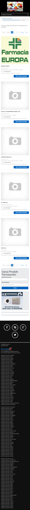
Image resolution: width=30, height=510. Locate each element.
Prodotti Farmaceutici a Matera (7, 482)
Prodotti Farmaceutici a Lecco (6, 428)
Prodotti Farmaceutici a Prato (6, 493)
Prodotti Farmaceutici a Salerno (7, 498)
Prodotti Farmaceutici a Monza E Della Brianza (10, 433)
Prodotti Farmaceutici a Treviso (7, 451)
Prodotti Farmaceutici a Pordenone (8, 390)
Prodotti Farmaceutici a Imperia (7, 425)
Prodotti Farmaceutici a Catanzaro (7, 468)
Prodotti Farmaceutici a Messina (7, 432)
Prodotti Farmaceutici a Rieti (6, 444)
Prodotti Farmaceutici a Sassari (7, 396)
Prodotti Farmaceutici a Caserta (7, 365)
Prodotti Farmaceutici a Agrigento (7, 355)
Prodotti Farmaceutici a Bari (6, 409)
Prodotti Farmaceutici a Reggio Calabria (8, 495)
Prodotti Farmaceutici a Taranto (7, 500)
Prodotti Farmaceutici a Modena (7, 382)
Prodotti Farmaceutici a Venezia (7, 505)
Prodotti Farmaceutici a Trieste (7, 503)
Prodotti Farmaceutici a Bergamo (7, 462)
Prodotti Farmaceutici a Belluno (7, 359)
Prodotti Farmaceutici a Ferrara (7, 472)
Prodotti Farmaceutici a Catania (7, 416)
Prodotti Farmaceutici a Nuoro (7, 486)
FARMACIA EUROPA (5, 66)
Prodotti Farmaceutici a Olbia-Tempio (8, 384)
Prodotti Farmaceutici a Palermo (7, 386)
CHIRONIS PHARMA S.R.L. (6, 157)
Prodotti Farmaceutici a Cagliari (7, 465)
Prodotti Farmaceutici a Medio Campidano (9, 380)
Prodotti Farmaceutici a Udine (7, 401)
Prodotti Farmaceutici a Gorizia (7, 475)
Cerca (15, 288)
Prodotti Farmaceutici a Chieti (6, 366)
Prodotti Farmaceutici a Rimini (7, 496)
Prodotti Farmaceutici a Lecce (6, 376)
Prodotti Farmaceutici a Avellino (7, 358)
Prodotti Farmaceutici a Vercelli (7, 454)
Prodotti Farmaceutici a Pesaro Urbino (8, 439)
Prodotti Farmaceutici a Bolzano (7, 464)
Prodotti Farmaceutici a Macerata (7, 481)
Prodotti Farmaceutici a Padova (7, 488)
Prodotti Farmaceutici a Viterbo (7, 507)
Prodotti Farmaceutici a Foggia (7, 422)
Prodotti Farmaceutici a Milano (7, 483)
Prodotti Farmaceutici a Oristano (7, 436)
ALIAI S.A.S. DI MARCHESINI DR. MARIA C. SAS (10, 111)
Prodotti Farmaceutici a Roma (6, 394)
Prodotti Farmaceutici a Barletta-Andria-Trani (9, 461)
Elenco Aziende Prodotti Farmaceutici (11, 20)
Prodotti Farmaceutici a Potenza (7, 442)
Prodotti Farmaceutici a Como (7, 418)
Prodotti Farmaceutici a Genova (7, 423)
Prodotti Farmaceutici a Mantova (7, 379)
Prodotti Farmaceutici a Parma (7, 437)
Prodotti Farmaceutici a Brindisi (7, 414)
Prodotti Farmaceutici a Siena (6, 499)
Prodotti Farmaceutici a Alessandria (8, 407)
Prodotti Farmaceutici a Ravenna (7, 443)
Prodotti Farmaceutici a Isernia (7, 476)
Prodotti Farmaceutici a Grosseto (7, 373)
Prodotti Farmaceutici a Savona (7, 447)
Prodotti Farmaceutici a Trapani (7, 502)
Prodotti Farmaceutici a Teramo (7, 398)
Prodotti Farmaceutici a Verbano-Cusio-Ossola (10, 403)
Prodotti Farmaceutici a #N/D (6, 383)
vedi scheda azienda (21, 76)
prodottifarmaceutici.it (5, 344)
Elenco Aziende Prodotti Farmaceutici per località (10, 352)
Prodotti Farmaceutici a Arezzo (7, 408)
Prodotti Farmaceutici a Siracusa (7, 397)
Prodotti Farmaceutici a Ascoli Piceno (8, 460)
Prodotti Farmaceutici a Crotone (7, 419)
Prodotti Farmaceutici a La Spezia (7, 426)
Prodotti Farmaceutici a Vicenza (7, 456)
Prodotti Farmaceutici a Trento (7, 400)
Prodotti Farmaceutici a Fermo (7, 421)
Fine (26, 32)
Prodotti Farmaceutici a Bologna (7, 412)
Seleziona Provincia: (6, 277)
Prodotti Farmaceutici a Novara (7, 435)
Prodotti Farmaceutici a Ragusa (7, 391)
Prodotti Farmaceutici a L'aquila (7, 375)
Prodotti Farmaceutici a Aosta (6, 356)
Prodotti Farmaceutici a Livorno (7, 479)
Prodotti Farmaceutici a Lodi (6, 377)
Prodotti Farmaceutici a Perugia (7, 387)
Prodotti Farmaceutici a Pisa (6, 440)
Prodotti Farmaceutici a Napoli (7, 485)
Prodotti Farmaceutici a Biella (6, 361)
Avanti (22, 32)
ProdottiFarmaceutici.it (7, 18)
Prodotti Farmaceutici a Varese (7, 453)
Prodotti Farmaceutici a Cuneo (7, 471)
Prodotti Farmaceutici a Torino (7, 450)
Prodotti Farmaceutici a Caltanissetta (8, 363)
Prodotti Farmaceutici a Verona (7, 506)
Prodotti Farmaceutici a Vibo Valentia (8, 404)
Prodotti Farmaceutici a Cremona (7, 368)
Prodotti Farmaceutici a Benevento (7, 411)
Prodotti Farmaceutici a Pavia (6, 489)
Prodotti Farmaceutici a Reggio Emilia (8, 393)
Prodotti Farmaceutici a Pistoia (7, 492)
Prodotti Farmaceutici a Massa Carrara (8, 430)
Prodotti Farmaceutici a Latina (7, 478)
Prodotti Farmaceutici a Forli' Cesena (8, 474)
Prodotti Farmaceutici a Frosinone (7, 372)
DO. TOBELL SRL (4, 202)
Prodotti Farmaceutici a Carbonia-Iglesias (9, 467)
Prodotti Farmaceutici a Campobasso (8, 415)
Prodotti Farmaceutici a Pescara (7, 490)
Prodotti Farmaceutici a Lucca (6, 429)
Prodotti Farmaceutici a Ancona (7, 458)
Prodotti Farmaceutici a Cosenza (7, 469)
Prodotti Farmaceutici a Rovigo (7, 446)
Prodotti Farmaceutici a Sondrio (7, 449)
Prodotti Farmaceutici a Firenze (7, 370)
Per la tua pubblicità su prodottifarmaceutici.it (10, 351)
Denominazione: (5, 282)
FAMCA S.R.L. (3, 248)
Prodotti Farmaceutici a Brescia (7, 362)
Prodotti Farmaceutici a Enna (6, 369)
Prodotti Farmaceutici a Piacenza (7, 389)
